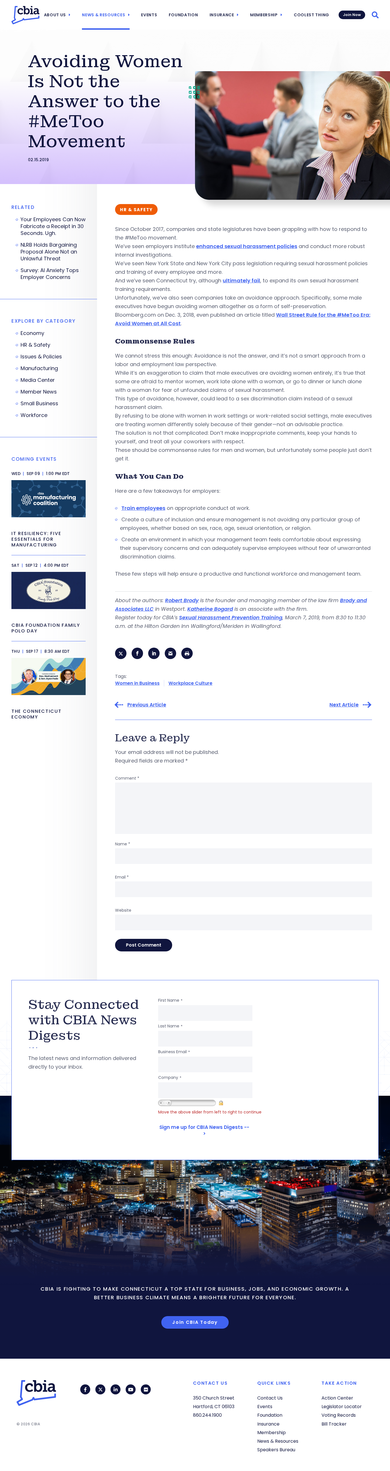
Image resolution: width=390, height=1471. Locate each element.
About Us (55, 15)
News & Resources (103, 15)
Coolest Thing (311, 15)
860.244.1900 (207, 1415)
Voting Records (338, 1415)
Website (123, 910)
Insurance (222, 15)
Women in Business (137, 683)
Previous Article (146, 705)
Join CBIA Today (195, 1322)
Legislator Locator (341, 1406)
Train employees (143, 508)
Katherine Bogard (210, 608)
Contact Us (270, 1398)
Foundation (183, 15)
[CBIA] (25, 15)
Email (122, 877)
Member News (39, 391)
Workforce (34, 415)
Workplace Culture (190, 683)
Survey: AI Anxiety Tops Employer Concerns (50, 274)
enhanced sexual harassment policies (246, 246)
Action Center (337, 1398)
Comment (127, 778)
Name (122, 844)
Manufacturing (39, 368)
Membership (264, 15)
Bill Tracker (334, 1424)
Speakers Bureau (276, 1449)
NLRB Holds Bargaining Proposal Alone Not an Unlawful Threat (49, 251)
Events (149, 15)
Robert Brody (182, 600)
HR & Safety (35, 345)
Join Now (352, 14)
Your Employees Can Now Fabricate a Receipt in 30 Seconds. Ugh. (53, 226)
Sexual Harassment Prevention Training (230, 617)
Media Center (38, 380)
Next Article (344, 705)
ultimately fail (241, 280)
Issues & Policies (41, 356)
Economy (32, 333)
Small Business (39, 403)
